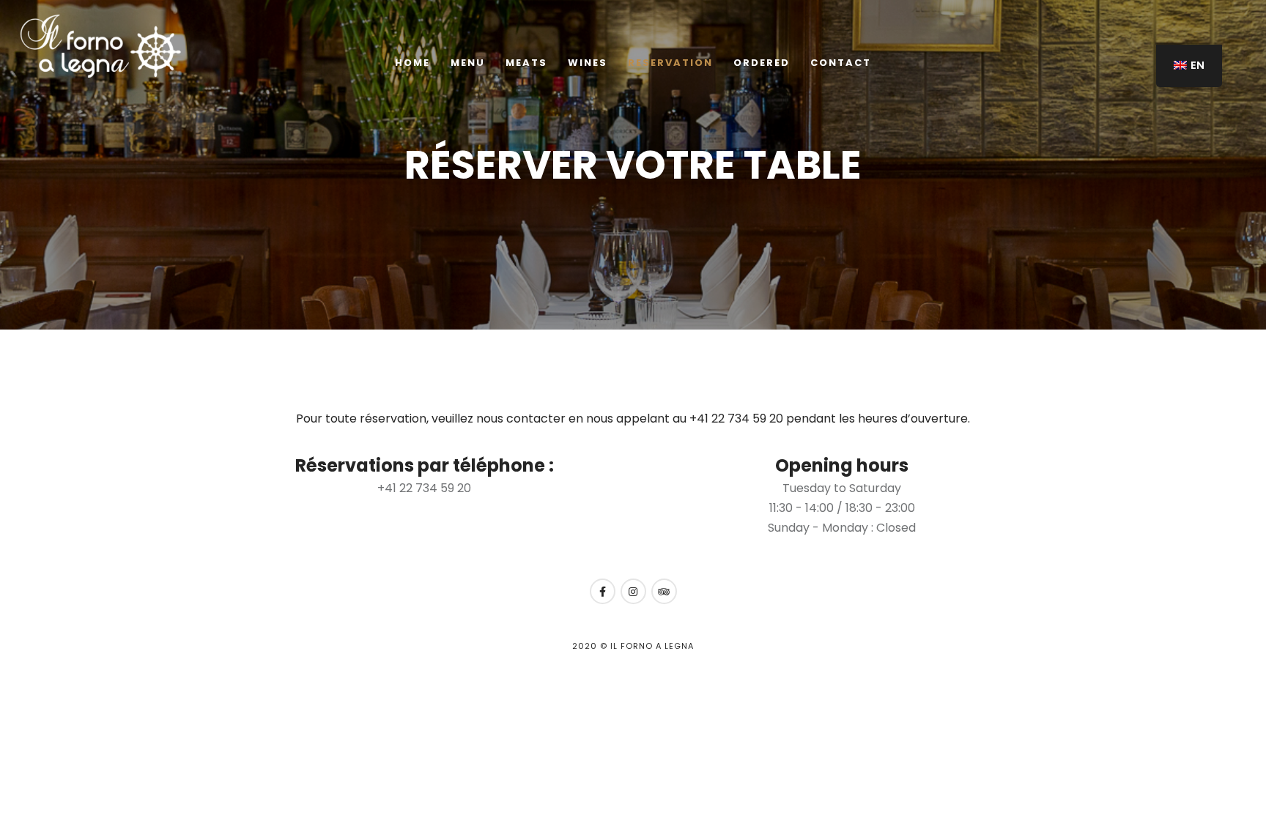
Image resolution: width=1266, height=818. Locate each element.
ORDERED (761, 63)
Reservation (670, 63)
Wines (587, 63)
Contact (840, 63)
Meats (526, 63)
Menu (468, 63)
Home (412, 63)
